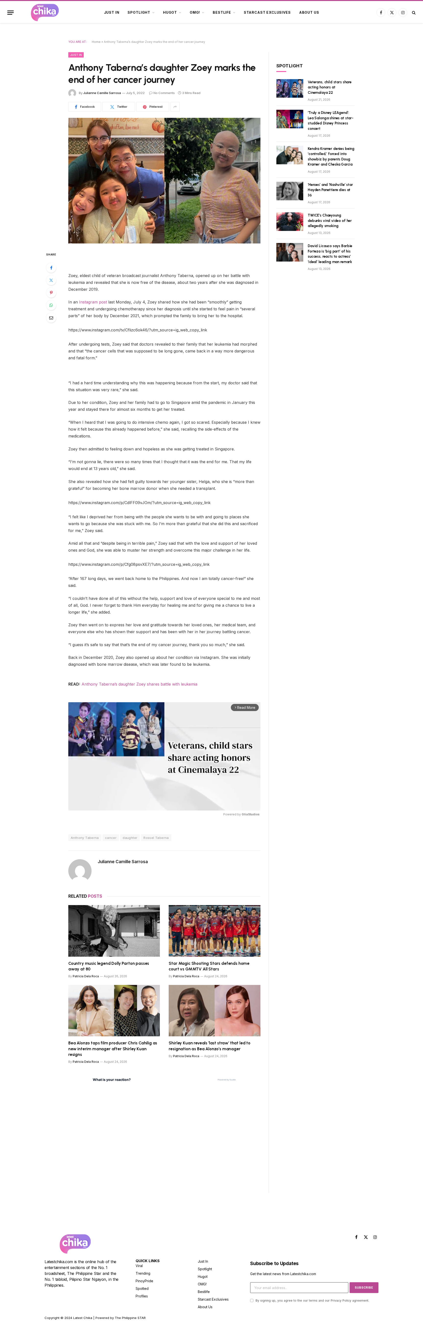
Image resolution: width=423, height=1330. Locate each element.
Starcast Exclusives (267, 12)
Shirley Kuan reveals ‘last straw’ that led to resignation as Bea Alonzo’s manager (209, 1045)
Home (96, 42)
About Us (309, 12)
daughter (130, 838)
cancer (111, 838)
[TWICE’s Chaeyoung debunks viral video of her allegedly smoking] (289, 221)
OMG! (195, 12)
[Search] (413, 12)
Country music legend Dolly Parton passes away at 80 (108, 966)
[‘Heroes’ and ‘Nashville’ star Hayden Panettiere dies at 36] (289, 191)
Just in (111, 12)
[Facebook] (51, 268)
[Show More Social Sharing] (175, 107)
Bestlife (222, 12)
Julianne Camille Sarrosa (102, 93)
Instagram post (93, 302)
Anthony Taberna (85, 838)
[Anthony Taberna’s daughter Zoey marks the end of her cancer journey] (164, 180)
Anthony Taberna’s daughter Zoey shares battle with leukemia (138, 684)
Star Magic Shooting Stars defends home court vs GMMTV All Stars (209, 966)
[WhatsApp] (51, 305)
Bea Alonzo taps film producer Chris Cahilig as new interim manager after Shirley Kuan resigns (112, 1048)
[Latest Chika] (44, 12)
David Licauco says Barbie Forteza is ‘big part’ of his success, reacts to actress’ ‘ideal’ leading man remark (330, 254)
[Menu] (10, 12)
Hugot (170, 12)
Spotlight (139, 12)
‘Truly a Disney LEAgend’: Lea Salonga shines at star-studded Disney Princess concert (330, 120)
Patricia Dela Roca (86, 976)
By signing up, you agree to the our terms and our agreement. (312, 1300)
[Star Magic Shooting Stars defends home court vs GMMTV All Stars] (214, 931)
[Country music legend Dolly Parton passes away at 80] (114, 931)
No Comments (164, 93)
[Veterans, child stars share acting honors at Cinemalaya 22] (289, 88)
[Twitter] (51, 280)
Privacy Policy (341, 1300)
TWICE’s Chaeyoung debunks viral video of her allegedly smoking (330, 220)
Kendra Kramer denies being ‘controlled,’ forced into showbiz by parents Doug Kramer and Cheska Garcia (331, 156)
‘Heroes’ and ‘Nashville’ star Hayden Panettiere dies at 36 (330, 189)
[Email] (51, 318)
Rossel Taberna (156, 838)
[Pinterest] (51, 293)
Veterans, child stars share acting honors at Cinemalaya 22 (330, 87)
